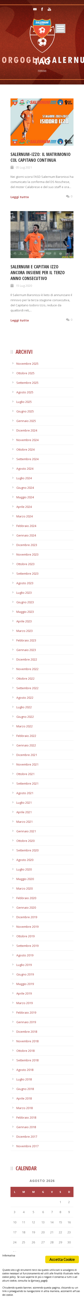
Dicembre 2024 (26, 430)
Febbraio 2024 (26, 526)
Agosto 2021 (24, 793)
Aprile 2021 (24, 812)
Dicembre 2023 (26, 545)
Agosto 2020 (24, 860)
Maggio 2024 (25, 497)
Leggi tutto (19, 197)
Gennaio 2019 (26, 1022)
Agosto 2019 (24, 955)
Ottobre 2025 (25, 373)
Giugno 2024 (25, 488)
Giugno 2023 (25, 602)
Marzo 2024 (24, 516)
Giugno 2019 (25, 974)
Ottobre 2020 (25, 841)
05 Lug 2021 (24, 167)
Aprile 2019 (24, 993)
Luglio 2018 (24, 1079)
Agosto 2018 (24, 1070)
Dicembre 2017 (26, 1136)
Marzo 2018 (24, 1108)
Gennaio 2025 (26, 421)
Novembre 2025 (27, 363)
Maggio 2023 (25, 612)
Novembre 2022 (27, 669)
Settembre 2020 (27, 850)
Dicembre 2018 (26, 1031)
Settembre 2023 (27, 573)
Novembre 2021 (27, 764)
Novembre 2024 (27, 440)
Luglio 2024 (24, 478)
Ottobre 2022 (25, 678)
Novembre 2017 (27, 1146)
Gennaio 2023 (26, 650)
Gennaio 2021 (26, 831)
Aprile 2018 (24, 1098)
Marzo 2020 (24, 888)
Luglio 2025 (24, 402)
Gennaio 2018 (26, 1127)
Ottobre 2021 (25, 774)
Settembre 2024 (27, 459)
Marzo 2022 (24, 726)
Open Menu (60, 28)
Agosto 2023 (24, 583)
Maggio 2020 (25, 879)
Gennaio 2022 (26, 745)
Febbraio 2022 (26, 736)
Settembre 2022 (27, 688)
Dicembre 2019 (26, 917)
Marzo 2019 (24, 1003)
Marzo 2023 (24, 631)
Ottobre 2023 (25, 564)
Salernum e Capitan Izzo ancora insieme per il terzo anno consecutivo (37, 272)
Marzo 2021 (24, 822)
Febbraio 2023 (26, 640)
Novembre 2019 (27, 926)
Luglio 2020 (24, 869)
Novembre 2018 (27, 1041)
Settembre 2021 (27, 783)
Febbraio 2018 (26, 1117)
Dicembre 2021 (26, 755)
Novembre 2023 (27, 554)
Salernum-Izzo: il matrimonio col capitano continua (40, 157)
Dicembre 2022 (26, 659)
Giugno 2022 (25, 717)
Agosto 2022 (24, 697)
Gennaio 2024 (26, 535)
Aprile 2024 (24, 507)
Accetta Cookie (62, 1259)
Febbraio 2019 (26, 1012)
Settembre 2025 (27, 383)
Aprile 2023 (24, 621)
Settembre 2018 (27, 1060)
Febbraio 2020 (26, 898)
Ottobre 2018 (25, 1051)
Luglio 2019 (24, 965)
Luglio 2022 (24, 707)
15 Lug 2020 (24, 285)
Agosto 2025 (24, 392)
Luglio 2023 (24, 592)
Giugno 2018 (25, 1089)
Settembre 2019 (27, 946)
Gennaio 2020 (26, 907)
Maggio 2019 (25, 984)
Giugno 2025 (25, 411)
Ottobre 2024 (25, 449)
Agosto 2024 (24, 468)
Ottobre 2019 (25, 936)
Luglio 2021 (24, 802)
